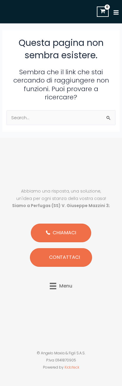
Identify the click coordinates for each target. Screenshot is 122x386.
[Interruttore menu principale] (116, 12)
